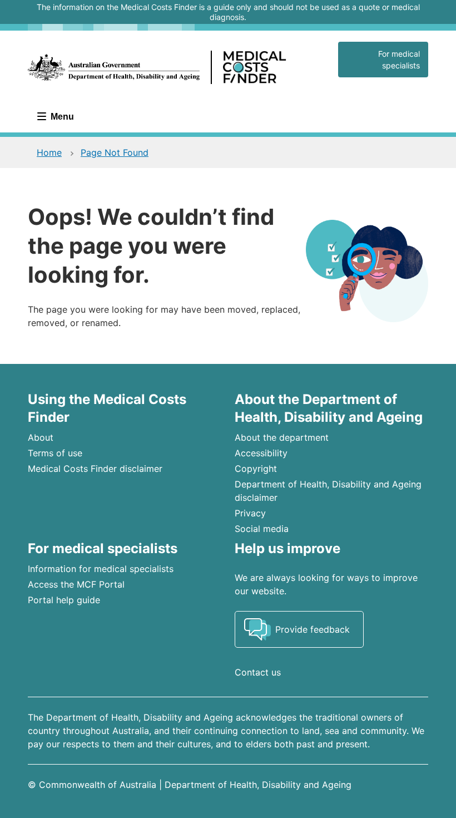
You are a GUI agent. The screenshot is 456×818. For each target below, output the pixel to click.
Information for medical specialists (101, 568)
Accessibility (261, 453)
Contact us (258, 672)
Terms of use (55, 453)
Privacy (250, 513)
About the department (282, 437)
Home (49, 152)
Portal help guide (64, 599)
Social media (262, 528)
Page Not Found (114, 152)
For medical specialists (399, 59)
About (40, 437)
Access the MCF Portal (76, 584)
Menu (61, 116)
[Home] (176, 67)
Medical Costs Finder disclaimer (95, 468)
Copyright (256, 468)
